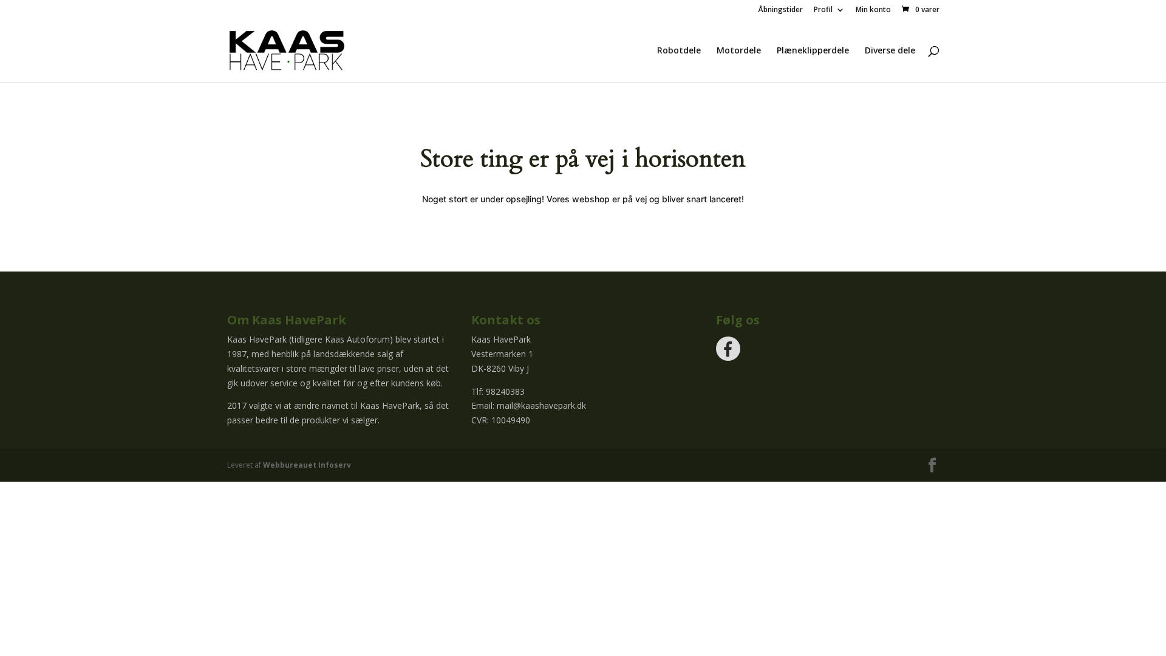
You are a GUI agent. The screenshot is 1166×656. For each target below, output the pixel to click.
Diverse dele (890, 51)
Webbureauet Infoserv (307, 465)
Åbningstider (780, 10)
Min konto (873, 10)
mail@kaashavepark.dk (541, 405)
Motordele (739, 51)
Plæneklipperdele (813, 51)
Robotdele (679, 51)
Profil (823, 10)
